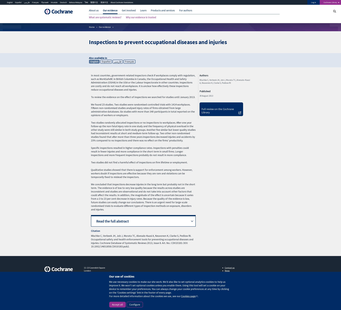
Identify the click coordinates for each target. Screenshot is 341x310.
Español (18, 2)
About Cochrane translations (122, 2)
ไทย (86, 2)
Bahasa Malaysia (75, 2)
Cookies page (188, 296)
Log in (313, 2)
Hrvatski (54, 2)
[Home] (62, 11)
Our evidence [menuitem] (110, 10)
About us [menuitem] (94, 10)
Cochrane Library (330, 2)
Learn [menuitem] (143, 10)
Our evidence (105, 27)
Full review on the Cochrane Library (218, 110)
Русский (44, 2)
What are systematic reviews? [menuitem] (105, 17)
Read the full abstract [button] (112, 221)
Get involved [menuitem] (129, 10)
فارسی (27, 2)
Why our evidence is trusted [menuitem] (141, 17)
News (227, 270)
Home (92, 27)
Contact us (230, 267)
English (10, 2)
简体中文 (104, 2)
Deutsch (63, 2)
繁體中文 (94, 2)
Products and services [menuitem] (163, 10)
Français (35, 2)
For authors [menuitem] (185, 10)
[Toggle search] (334, 11)
